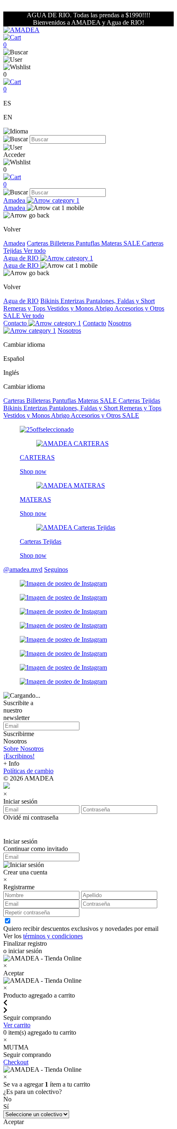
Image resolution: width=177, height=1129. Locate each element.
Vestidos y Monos (71, 308)
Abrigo (104, 308)
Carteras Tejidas (139, 400)
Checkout (15, 1062)
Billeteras (63, 243)
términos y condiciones (53, 936)
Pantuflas (88, 243)
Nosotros (69, 330)
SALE (132, 243)
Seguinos (56, 569)
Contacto (15, 323)
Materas (112, 243)
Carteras (38, 243)
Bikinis (50, 300)
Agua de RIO (21, 258)
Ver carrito (16, 1024)
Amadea (15, 200)
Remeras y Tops (25, 308)
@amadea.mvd (22, 569)
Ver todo (34, 250)
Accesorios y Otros (139, 308)
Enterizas (73, 300)
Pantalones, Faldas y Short (120, 300)
